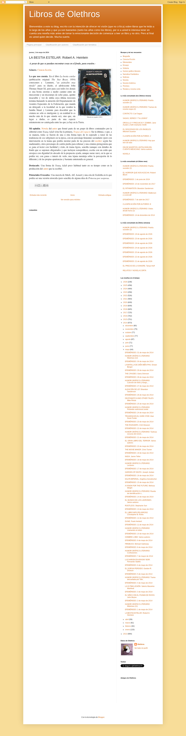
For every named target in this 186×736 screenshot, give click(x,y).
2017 (125, 313)
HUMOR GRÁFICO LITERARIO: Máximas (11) (137, 605)
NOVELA (126, 154)
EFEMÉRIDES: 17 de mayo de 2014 (139, 469)
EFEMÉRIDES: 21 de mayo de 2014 (139, 437)
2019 (125, 306)
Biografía (126, 56)
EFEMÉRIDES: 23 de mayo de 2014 (139, 422)
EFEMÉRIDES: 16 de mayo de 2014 (139, 476)
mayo (127, 350)
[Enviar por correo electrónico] (36, 185)
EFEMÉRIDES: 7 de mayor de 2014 (139, 556)
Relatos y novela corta (131, 89)
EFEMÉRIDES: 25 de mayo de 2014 (139, 404)
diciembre (129, 326)
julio (127, 343)
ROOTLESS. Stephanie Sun (136, 506)
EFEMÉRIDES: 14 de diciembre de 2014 (139, 215)
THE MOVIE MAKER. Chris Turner (138, 450)
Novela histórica (129, 83)
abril (127, 619)
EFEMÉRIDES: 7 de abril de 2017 (136, 200)
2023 (125, 292)
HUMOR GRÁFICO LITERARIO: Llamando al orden (137, 529)
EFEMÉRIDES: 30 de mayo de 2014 (139, 361)
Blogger (101, 717)
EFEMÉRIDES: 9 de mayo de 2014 (138, 540)
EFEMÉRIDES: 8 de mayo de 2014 (138, 547)
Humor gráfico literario (131, 71)
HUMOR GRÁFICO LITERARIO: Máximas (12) (137, 357)
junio (127, 346)
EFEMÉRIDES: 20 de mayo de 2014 (139, 446)
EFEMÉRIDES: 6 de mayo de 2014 (138, 565)
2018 (125, 309)
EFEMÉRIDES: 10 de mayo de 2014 (139, 534)
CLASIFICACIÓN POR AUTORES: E (137, 204)
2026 (125, 282)
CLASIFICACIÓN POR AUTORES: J (137, 136)
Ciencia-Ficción (129, 59)
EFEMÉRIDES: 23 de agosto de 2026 (137, 239)
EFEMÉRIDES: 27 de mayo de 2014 (139, 386)
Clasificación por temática (84, 45)
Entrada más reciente (38, 195)
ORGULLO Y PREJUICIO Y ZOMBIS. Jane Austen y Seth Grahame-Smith (139, 124)
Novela (45, 128)
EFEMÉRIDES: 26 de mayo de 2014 (139, 395)
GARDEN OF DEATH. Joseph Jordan (139, 472)
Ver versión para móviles (70, 200)
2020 (125, 302)
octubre (128, 332)
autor (54, 128)
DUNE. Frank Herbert (133, 521)
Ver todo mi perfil (141, 648)
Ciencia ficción (44, 69)
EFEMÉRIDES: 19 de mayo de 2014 (139, 453)
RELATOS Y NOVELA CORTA (134, 270)
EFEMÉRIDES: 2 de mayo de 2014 (138, 601)
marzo (128, 623)
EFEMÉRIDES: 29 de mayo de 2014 (139, 370)
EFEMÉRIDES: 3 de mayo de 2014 (138, 592)
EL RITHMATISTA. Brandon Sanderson (138, 188)
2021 (125, 299)
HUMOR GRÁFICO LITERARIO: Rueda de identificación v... (140, 492)
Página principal (34, 45)
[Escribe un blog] (38, 185)
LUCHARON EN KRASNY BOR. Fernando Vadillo (137, 561)
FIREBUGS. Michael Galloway (137, 544)
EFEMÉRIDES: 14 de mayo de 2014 (139, 497)
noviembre (129, 329)
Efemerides (127, 62)
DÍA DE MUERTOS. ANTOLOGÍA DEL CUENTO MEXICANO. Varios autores (137, 148)
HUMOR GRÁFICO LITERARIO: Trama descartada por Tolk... (140, 578)
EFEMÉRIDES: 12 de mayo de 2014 (139, 518)
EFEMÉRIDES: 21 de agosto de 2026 (137, 261)
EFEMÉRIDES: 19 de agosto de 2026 (137, 234)
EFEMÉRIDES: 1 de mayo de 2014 (138, 610)
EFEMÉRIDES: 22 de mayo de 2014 (139, 428)
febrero (128, 626)
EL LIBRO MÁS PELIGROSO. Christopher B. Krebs (136, 513)
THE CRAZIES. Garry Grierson (137, 374)
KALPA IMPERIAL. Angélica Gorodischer (141, 479)
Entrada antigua (105, 195)
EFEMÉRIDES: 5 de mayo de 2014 (138, 574)
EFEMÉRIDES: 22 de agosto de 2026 (137, 257)
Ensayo (126, 65)
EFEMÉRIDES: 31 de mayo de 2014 (139, 353)
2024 (125, 289)
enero (127, 630)
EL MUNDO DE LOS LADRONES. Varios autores (138, 501)
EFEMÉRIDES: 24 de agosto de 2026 (137, 248)
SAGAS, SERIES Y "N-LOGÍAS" (135, 118)
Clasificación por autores (57, 45)
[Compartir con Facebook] (44, 185)
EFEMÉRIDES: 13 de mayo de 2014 (139, 509)
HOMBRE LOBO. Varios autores (137, 537)
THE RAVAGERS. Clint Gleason (137, 425)
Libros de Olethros (64, 14)
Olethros (140, 644)
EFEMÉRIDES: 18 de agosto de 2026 (137, 243)
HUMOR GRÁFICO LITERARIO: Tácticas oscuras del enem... (141, 433)
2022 (125, 296)
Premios (126, 86)
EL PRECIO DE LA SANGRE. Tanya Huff (139, 266)
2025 (125, 285)
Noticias (126, 77)
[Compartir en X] (41, 185)
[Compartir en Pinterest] (47, 185)
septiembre (130, 336)
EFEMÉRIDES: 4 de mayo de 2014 (138, 583)
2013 (125, 634)
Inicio (72, 195)
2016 (125, 316)
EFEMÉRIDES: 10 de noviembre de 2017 (139, 184)
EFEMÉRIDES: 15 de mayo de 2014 (139, 482)
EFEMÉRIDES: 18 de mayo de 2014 (139, 460)
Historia (126, 68)
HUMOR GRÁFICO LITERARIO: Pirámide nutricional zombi (137, 408)
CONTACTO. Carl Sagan (132, 114)
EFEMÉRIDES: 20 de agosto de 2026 (137, 252)
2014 (125, 323)
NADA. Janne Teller (133, 456)
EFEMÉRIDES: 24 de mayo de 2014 (139, 413)
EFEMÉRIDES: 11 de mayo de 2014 (139, 525)
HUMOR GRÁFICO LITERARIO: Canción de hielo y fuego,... (137, 381)
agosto (128, 339)
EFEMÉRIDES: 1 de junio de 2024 (136, 179)
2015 (125, 319)
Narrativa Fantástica (131, 74)
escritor (98, 140)
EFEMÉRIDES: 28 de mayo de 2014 (139, 377)
